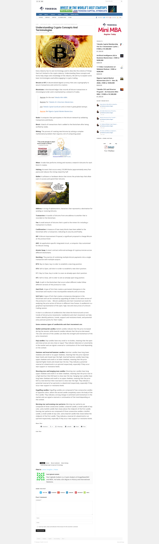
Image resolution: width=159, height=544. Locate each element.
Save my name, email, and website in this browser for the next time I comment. (58, 526)
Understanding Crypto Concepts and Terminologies (57, 28)
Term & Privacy (120, 542)
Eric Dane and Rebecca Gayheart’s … (108, 131)
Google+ (62, 492)
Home (37, 24)
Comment (38, 500)
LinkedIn (71, 492)
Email (87, 492)
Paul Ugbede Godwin (47, 32)
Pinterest (80, 492)
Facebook (53, 492)
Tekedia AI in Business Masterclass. (61, 102)
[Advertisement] (64, 449)
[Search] (121, 1)
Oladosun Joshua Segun (107, 106)
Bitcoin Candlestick (55, 463)
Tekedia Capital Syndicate (52, 107)
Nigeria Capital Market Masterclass (60, 111)
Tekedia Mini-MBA (60, 97)
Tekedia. (37, 542)
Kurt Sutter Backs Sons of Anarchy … (108, 111)
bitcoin (47, 463)
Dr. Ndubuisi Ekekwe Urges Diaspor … (109, 124)
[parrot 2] (52, 205)
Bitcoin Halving (64, 463)
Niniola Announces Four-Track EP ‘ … (108, 117)
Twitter (45, 492)
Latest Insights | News (45, 24)
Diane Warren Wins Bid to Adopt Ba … (109, 104)
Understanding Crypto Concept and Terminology (51, 465)
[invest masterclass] (54, 159)
